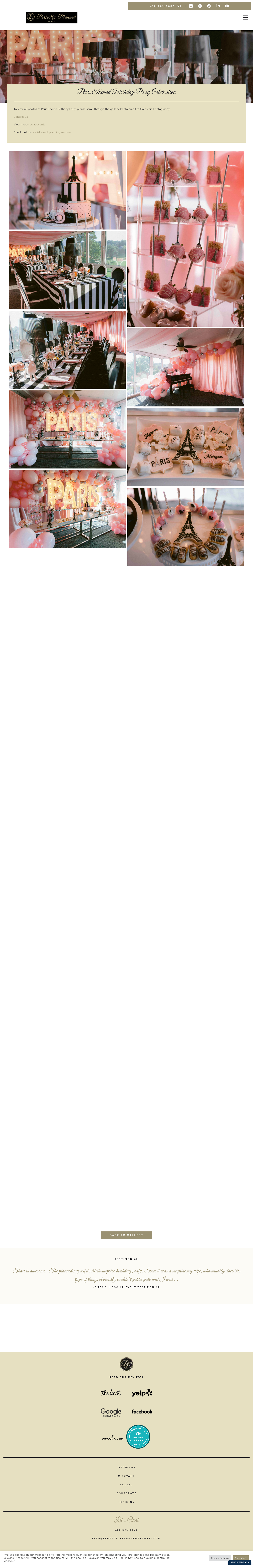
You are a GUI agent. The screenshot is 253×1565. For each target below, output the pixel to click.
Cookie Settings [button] (220, 1558)
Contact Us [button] (21, 116)
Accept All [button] (241, 1558)
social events (36, 124)
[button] (226, 17)
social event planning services (52, 132)
